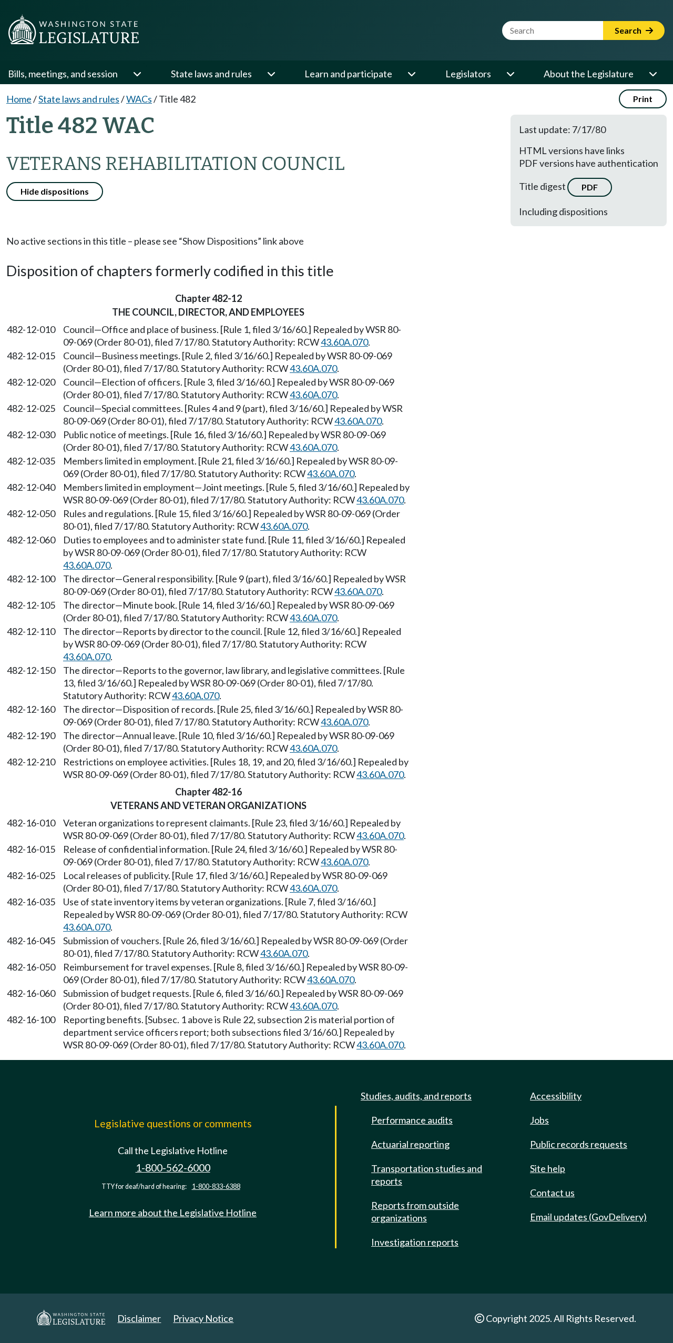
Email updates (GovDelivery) (588, 1217)
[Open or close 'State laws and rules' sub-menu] (271, 73)
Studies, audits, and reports (416, 1096)
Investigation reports (414, 1242)
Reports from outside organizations (415, 1211)
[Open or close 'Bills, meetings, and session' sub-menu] (137, 73)
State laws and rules (211, 73)
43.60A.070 (344, 342)
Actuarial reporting (410, 1144)
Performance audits (412, 1120)
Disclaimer (139, 1318)
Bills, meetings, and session (63, 73)
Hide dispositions (55, 191)
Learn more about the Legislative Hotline (173, 1212)
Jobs (539, 1120)
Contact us (552, 1192)
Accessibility (556, 1096)
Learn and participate (348, 73)
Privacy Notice (203, 1318)
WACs (139, 99)
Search (629, 30)
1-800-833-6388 (216, 1186)
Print (642, 99)
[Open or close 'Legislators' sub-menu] (510, 73)
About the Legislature (589, 73)
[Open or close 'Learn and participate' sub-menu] (411, 73)
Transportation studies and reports (426, 1175)
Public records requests (578, 1144)
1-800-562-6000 (173, 1168)
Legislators (468, 73)
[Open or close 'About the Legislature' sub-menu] (652, 73)
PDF (590, 187)
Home (19, 99)
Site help (547, 1168)
